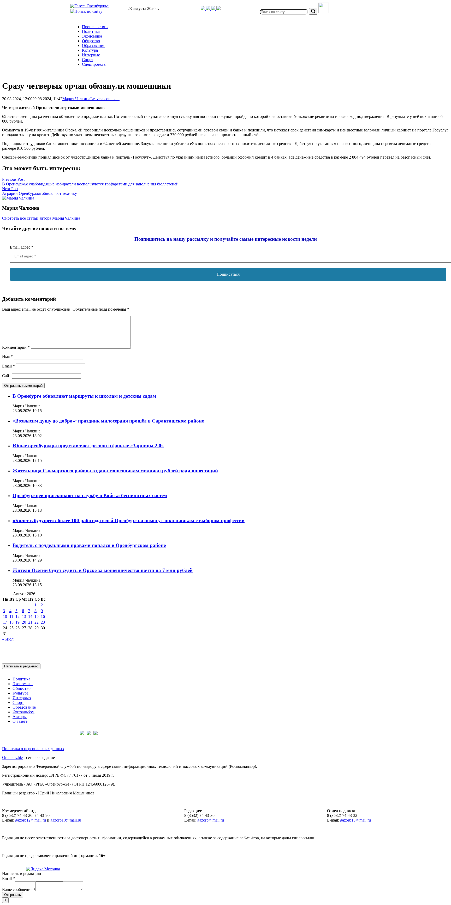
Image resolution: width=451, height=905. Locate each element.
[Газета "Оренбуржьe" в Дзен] (218, 9)
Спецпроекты (94, 64)
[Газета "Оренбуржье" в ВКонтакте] (208, 9)
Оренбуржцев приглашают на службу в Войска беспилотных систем (90, 495)
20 (24, 622)
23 (43, 622)
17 (5, 622)
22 (36, 622)
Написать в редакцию (21, 666)
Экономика (92, 36)
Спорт (87, 59)
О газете (20, 721)
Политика (91, 31)
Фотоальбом (23, 712)
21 (30, 622)
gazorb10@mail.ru (65, 820)
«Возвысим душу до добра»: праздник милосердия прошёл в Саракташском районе (108, 421)
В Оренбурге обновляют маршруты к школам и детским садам (84, 396)
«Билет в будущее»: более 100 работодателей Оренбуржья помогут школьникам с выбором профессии (129, 520)
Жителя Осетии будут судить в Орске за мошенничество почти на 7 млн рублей (103, 570)
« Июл (8, 639)
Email (8, 366)
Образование (93, 45)
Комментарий (16, 347)
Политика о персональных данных (33, 748)
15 (36, 616)
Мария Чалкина (76, 98)
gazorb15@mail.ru (355, 820)
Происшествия (95, 27)
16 (43, 616)
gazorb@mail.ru (210, 820)
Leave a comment (105, 98)
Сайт (6, 375)
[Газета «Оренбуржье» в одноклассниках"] (213, 9)
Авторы (20, 716)
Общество (91, 41)
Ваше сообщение (18, 889)
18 (11, 622)
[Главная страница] (89, 6)
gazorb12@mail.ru (30, 820)
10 (5, 616)
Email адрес (21, 247)
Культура (90, 50)
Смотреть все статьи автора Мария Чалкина (41, 218)
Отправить (12, 895)
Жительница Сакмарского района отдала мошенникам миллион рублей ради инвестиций (115, 470)
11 (11, 616)
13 (24, 616)
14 (30, 616)
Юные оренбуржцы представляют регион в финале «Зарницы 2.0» (88, 445)
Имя (7, 356)
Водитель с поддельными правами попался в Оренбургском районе (89, 545)
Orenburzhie (12, 757)
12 (17, 616)
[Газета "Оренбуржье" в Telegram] (203, 9)
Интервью (91, 55)
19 (17, 622)
